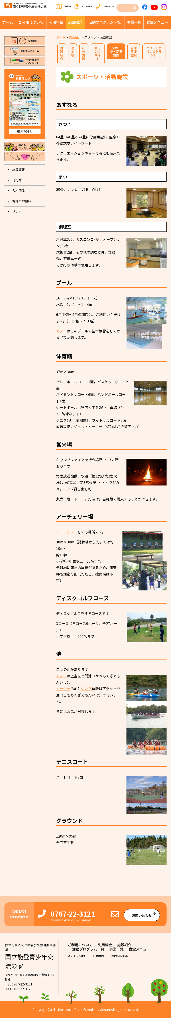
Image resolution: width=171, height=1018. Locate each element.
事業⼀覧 (134, 22)
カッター (63, 688)
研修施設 (83, 53)
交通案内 (67, 6)
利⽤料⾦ (56, 22)
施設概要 (18, 169)
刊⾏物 (17, 180)
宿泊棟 (72, 51)
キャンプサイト (98, 53)
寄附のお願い (21, 201)
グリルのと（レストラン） (154, 51)
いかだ (86, 688)
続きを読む (25, 131)
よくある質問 (87, 6)
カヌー (61, 331)
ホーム (7, 22)
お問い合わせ (109, 6)
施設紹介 (75, 22)
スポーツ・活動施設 (116, 51)
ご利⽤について (30, 22)
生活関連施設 (133, 51)
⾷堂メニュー (157, 22)
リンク (17, 211)
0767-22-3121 (73, 914)
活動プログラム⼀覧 (105, 22)
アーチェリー (66, 532)
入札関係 (18, 190)
